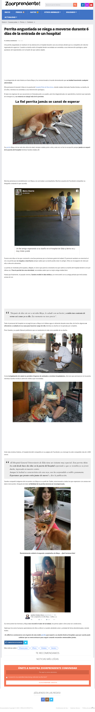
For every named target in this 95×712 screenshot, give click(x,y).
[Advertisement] (47, 66)
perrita (8, 147)
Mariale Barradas (11, 40)
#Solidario (44, 648)
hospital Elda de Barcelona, (45, 87)
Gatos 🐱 (34, 12)
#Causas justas (23, 648)
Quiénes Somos (75, 708)
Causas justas (12, 22)
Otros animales (51, 12)
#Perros (34, 648)
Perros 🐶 (20, 12)
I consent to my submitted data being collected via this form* (27, 677)
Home (4, 22)
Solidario (70, 12)
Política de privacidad (88, 708)
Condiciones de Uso (62, 708)
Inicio (7, 12)
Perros (22, 22)
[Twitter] (51, 699)
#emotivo (53, 648)
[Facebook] (43, 699)
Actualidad (10, 17)
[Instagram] (47, 699)
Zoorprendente (4, 708)
